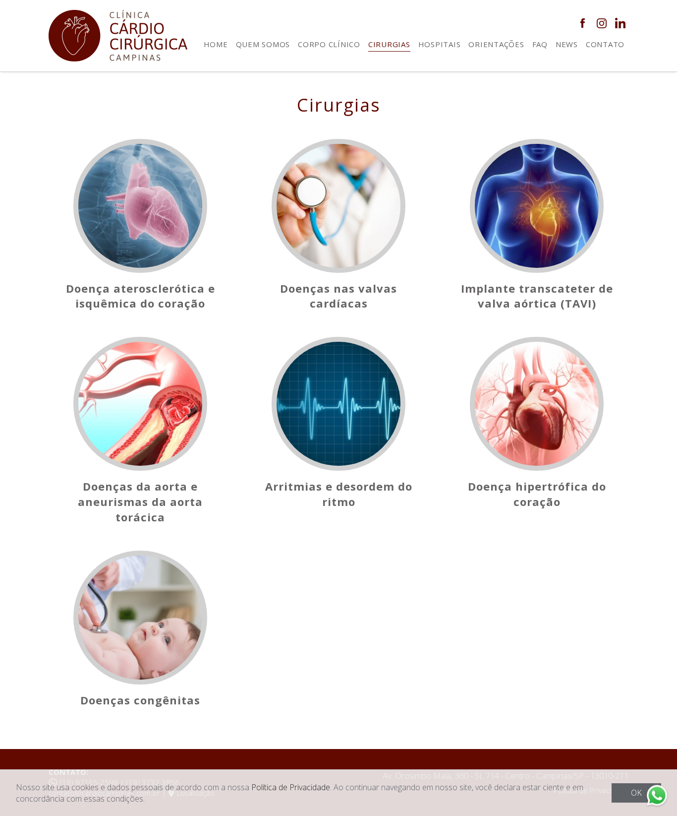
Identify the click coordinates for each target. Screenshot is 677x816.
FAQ (540, 44)
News (567, 44)
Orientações (496, 44)
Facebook (582, 23)
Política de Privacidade (290, 787)
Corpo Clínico (329, 44)
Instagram (601, 23)
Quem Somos (263, 44)
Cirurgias (389, 44)
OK (636, 792)
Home (216, 44)
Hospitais (439, 44)
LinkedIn (620, 23)
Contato (605, 44)
